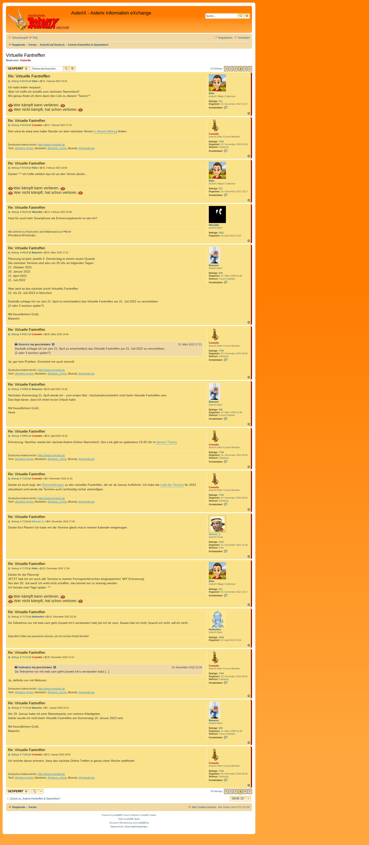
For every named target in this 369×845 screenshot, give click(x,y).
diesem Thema (167, 442)
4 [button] (245, 68)
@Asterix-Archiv (24, 148)
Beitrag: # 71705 (19, 568)
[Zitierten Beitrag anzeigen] (53, 344)
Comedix (25, 60)
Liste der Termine (172, 484)
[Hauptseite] (39, 19)
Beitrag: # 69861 (19, 436)
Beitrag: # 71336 (19, 521)
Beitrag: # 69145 (19, 81)
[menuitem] (33, 38)
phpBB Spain (133, 819)
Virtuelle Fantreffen (25, 55)
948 (221, 273)
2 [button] (235, 68)
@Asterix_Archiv (57, 148)
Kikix (211, 93)
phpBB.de (144, 823)
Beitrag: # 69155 (19, 212)
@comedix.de (87, 148)
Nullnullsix (215, 629)
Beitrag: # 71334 (19, 478)
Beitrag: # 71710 (19, 616)
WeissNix (214, 225)
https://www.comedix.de (51, 144)
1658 (221, 637)
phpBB (117, 815)
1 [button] (231, 68)
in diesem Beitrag (105, 131)
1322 (221, 542)
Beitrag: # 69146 (19, 125)
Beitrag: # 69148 (19, 167)
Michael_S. (215, 534)
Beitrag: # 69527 (19, 334)
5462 (221, 232)
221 (221, 101)
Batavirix (214, 265)
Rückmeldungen (53, 484)
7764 (221, 141)
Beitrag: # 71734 (19, 707)
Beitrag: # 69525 (19, 252)
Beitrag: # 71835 (19, 754)
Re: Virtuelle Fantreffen (29, 76)
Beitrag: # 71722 (19, 657)
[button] (226, 68)
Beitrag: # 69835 (19, 389)
